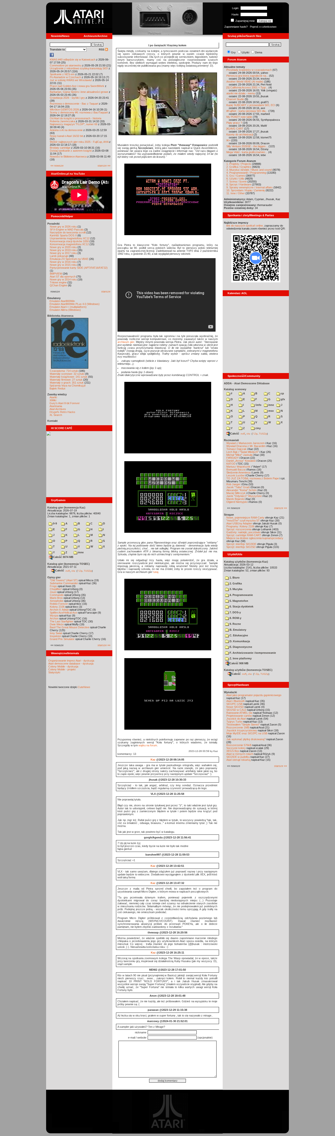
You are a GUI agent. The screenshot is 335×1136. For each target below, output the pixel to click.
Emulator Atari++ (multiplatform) (68, 306)
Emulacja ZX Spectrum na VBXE (69, 258)
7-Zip (79, 570)
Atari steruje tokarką (238, 759)
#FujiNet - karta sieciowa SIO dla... (247, 110)
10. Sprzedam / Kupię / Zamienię (245, 190)
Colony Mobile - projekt (62, 669)
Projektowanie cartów (239, 715)
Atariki (53, 397)
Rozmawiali (231, 440)
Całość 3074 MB (63, 557)
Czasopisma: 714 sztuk (64, 370)
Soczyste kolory (236, 748)
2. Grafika (235, 583)
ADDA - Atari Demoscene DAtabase (247, 383)
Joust (53, 592)
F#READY (232, 457)
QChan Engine (58, 285)
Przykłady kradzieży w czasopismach (249, 69)
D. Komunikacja (239, 641)
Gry (233, 52)
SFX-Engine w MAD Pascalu (67, 229)
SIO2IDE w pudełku (238, 756)
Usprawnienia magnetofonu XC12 (70, 238)
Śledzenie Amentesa (238, 472)
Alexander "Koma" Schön (241, 490)
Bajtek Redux (57, 388)
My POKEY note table (239, 116)
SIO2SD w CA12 (236, 709)
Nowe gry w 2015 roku (63, 264)
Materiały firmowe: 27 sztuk (66, 379)
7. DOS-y (235, 612)
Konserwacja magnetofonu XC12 (69, 244)
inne (80, 552)
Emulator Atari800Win (62, 301)
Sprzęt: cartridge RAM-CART (243, 535)
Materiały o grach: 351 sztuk (67, 382)
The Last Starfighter (61, 621)
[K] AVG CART (235, 128)
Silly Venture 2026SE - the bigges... (247, 146)
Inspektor (55, 636)
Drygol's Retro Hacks (62, 412)
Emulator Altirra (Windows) (65, 309)
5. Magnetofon (238, 600)
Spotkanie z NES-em (62, 74)
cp (282, 393)
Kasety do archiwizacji (239, 134)
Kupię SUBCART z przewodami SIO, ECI (250, 105)
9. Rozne (235, 623)
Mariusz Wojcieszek (238, 466)
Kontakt (52, 420)
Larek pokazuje (59, 255)
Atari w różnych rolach (239, 753)
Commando (57, 594)
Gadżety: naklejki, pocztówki (243, 532)
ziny (258, 428)
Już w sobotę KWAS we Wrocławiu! (71, 80)
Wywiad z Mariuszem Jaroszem (245, 443)
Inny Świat (56, 633)
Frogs (53, 586)
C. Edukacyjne (238, 635)
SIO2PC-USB (234, 703)
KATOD (230, 463)
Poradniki (53, 223)
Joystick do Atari (236, 718)
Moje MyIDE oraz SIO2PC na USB (246, 733)
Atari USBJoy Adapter (239, 523)
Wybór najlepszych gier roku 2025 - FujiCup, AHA (79, 141)
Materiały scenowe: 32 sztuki (67, 373)
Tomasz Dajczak (236, 448)
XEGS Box (232, 750)
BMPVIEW (56, 273)
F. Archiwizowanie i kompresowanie (252, 652)
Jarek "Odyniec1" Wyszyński (243, 496)
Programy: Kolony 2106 (240, 526)
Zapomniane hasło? (236, 26)
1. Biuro (234, 577)
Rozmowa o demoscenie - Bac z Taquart (74, 103)
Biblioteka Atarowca (60, 315)
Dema (258, 52)
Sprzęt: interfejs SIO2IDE (241, 544)
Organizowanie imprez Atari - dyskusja (71, 660)
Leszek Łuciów (235, 475)
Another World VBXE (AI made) (244, 81)
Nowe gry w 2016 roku (63, 261)
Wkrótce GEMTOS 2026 (64, 109)
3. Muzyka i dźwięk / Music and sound (249, 169)
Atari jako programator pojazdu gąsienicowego (253, 695)
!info (258, 404)
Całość (59, 570)
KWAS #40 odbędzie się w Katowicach (72, 59)
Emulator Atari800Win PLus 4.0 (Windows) (75, 303)
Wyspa (54, 615)
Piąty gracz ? (234, 122)
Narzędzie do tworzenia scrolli (68, 232)
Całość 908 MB (239, 663)
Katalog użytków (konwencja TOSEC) (248, 669)
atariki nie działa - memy (240, 93)
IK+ (228, 140)
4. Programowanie (241, 594)
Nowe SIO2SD (235, 706)
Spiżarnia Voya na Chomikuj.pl (67, 385)
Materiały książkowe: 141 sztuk (68, 376)
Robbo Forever (59, 603)
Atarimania (56, 406)
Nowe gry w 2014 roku (63, 279)
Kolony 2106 (57, 606)
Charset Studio (235, 99)
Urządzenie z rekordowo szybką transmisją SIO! (79, 68)
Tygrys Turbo (234, 721)
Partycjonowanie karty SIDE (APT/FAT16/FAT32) (79, 267)
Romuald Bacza (235, 469)
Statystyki (54, 672)
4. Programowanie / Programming (246, 172)
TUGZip (88, 570)
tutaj (155, 571)
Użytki (245, 52)
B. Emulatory (237, 629)
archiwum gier (125, 341)
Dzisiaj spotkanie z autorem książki (71, 150)
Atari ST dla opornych (63, 276)
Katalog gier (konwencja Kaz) (66, 507)
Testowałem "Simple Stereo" (243, 724)
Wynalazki (230, 692)
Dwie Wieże (57, 624)
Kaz (153, 759)
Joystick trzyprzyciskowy (241, 730)
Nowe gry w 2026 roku (63, 226)
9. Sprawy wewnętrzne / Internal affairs (249, 187)
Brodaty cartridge (60, 147)
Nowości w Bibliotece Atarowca (68, 156)
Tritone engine (58, 282)
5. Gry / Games (235, 175)
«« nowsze (57, 165)
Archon (54, 618)
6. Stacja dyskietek (241, 606)
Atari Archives (58, 409)
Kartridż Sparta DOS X (63, 235)
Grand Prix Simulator (62, 639)
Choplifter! (56, 589)
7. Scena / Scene (236, 181)
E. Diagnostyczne (240, 646)
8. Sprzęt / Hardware (238, 184)
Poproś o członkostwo (263, 26)
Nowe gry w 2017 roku (63, 253)
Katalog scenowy (235, 389)
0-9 (54, 523)
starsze (105, 291)
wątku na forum (148, 745)
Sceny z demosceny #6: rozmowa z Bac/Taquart (79, 112)
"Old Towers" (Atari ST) (64, 580)
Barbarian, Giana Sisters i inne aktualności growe (79, 91)
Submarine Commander (64, 583)
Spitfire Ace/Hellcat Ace (63, 612)
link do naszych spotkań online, (245, 225)
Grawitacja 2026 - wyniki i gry (67, 97)
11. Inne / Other (235, 193)
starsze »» (104, 165)
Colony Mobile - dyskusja (63, 666)
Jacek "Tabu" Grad (237, 487)
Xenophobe (56, 600)
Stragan (229, 514)
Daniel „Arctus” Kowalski (241, 460)
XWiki (53, 400)
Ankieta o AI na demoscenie (66, 130)
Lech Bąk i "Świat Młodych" (242, 451)
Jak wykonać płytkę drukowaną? (246, 739)
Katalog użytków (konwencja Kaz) (246, 561)
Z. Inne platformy (240, 658)
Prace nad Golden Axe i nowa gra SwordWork (77, 86)
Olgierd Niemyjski (236, 501)
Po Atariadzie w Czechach (65, 77)
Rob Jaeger (233, 484)
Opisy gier (54, 577)
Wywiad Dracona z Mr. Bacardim (245, 446)
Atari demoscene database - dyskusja (70, 663)
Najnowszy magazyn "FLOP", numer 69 (73, 124)
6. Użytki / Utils (235, 178)
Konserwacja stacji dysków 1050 (69, 241)
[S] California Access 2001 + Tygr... (247, 87)
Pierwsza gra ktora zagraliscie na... (247, 75)
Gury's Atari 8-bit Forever (65, 403)
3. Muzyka (235, 589)
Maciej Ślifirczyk (235, 493)
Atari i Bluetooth (235, 701)
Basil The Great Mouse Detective (69, 627)
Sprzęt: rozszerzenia (238, 529)
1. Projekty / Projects (238, 163)
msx (271, 410)
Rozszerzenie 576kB (238, 745)
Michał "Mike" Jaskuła (239, 454)
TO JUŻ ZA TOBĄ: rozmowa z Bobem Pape (252, 478)
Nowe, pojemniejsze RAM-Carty (245, 517)
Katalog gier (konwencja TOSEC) (68, 563)
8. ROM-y (235, 617)
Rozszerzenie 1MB (237, 727)
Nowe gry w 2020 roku (63, 247)
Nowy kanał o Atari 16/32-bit (66, 135)
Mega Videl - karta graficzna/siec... (247, 152)
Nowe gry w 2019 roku (63, 250)
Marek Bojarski (235, 498)
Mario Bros (56, 597)
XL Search (56, 414)
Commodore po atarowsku (65, 65)
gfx (282, 399)
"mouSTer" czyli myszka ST (243, 520)
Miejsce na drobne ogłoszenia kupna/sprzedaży (254, 538)
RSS (102, 49)
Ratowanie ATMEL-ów (239, 712)
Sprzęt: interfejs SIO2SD (241, 546)
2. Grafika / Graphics (238, 166)
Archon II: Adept (59, 609)
